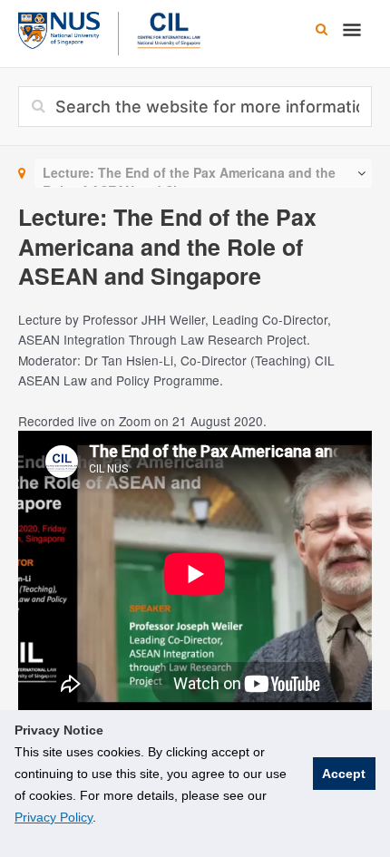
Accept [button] (344, 773)
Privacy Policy (54, 817)
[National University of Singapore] (59, 28)
